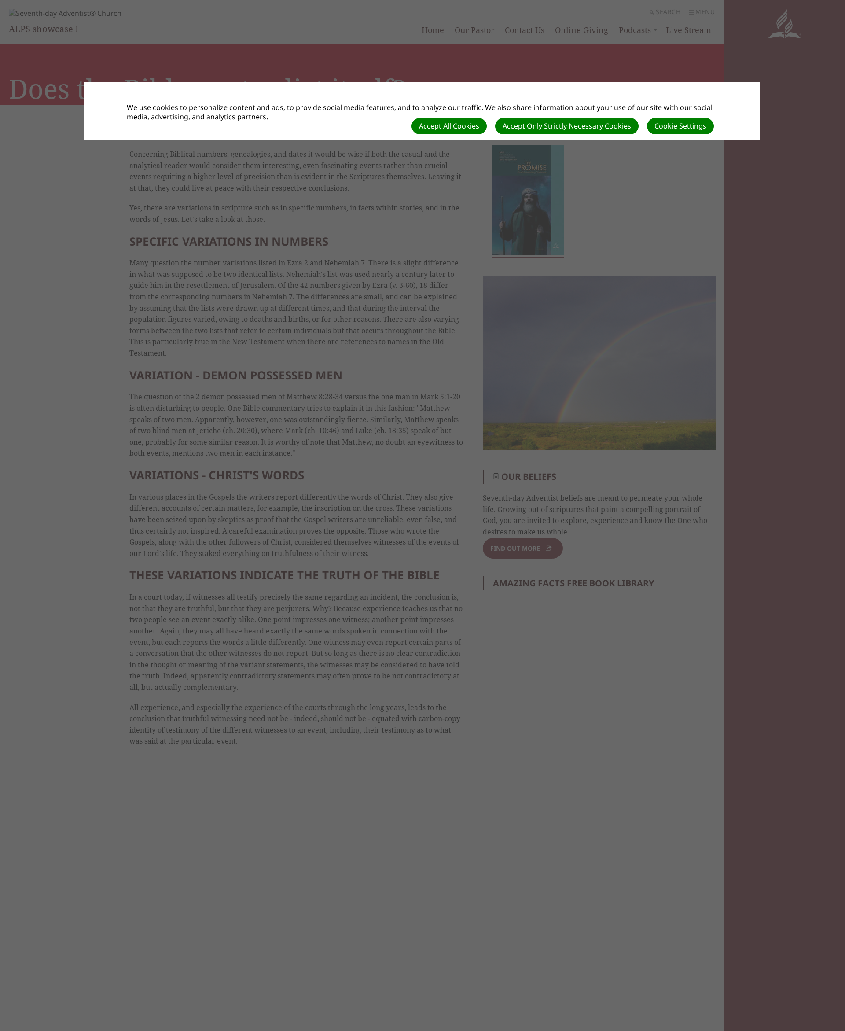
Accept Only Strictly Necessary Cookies (567, 126)
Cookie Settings (680, 126)
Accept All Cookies (449, 126)
